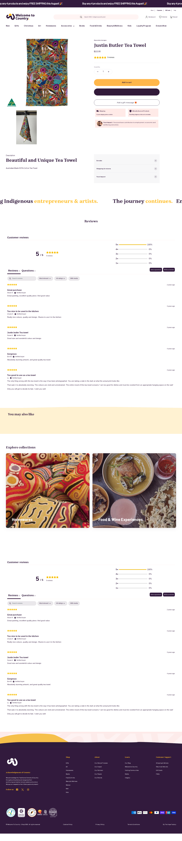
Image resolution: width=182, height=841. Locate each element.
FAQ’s (157, 774)
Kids (130, 26)
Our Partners (99, 770)
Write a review (169, 269)
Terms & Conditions (134, 824)
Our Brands (98, 777)
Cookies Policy (67, 824)
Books (82, 26)
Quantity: (97, 67)
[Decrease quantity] (97, 71)
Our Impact (98, 766)
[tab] (28, 271)
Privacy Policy (99, 824)
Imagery (127, 777)
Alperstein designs (100, 40)
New (8, 26)
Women (68, 785)
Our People (98, 774)
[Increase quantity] (108, 71)
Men (67, 788)
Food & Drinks (96, 26)
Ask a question (156, 269)
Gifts (16, 26)
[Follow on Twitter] (22, 790)
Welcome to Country (131, 766)
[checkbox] (74, 278)
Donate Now (161, 26)
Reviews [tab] (14, 270)
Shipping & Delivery (162, 763)
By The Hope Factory (169, 824)
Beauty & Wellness (115, 26)
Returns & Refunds (162, 766)
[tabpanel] (91, 335)
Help (175, 10)
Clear (109, 17)
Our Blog (128, 763)
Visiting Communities (132, 770)
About (152, 10)
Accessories (66, 26)
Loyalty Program (144, 26)
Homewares (51, 26)
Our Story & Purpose (101, 763)
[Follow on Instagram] (28, 790)
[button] (134, 244)
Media (127, 774)
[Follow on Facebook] (17, 790)
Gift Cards (167, 10)
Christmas (28, 26)
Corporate (159, 10)
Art (39, 26)
